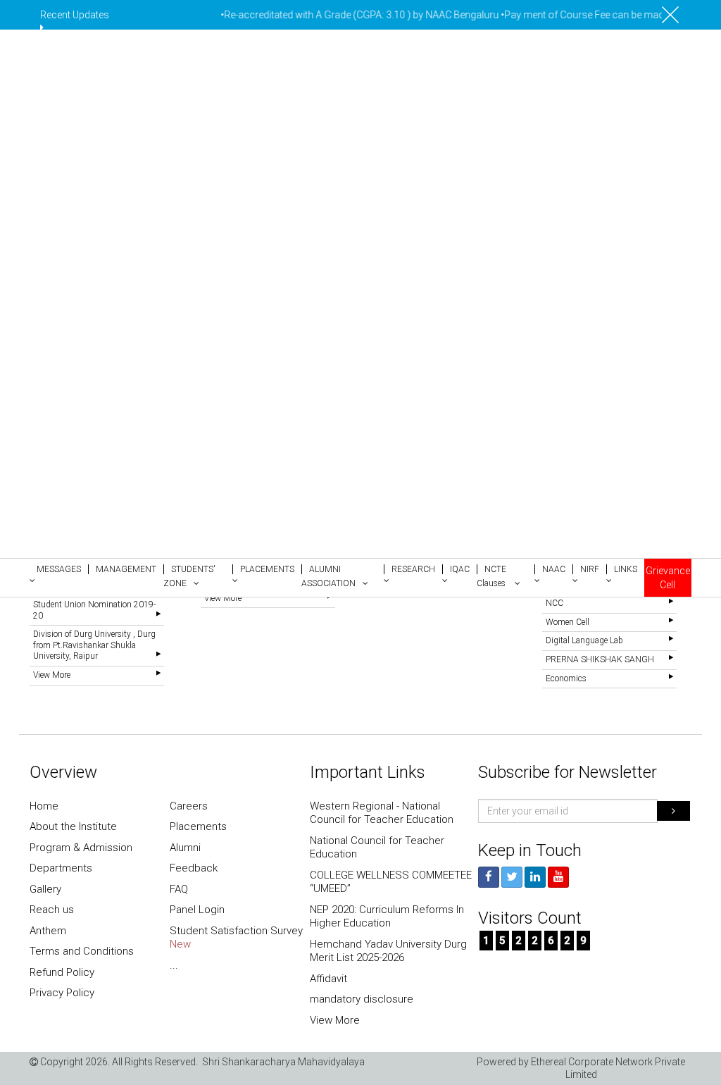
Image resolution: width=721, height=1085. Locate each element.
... (174, 965)
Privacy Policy (62, 992)
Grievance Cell (668, 577)
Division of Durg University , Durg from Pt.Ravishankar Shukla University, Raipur (94, 645)
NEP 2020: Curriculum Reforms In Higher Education (387, 916)
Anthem (48, 930)
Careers (189, 806)
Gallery (45, 889)
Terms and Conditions (82, 951)
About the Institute (73, 826)
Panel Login (197, 909)
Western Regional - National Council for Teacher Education (381, 813)
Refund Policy (62, 972)
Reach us (52, 909)
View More (51, 675)
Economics (566, 678)
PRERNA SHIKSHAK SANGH (600, 659)
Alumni (185, 847)
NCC (554, 603)
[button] (59, 573)
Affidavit (328, 978)
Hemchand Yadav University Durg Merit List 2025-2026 (388, 951)
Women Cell (567, 622)
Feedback (194, 868)
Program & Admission (81, 847)
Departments (61, 868)
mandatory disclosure (361, 999)
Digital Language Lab (584, 640)
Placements (198, 826)
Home (44, 806)
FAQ (179, 889)
